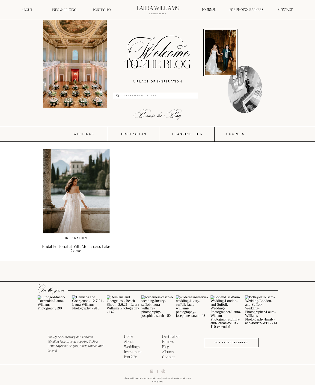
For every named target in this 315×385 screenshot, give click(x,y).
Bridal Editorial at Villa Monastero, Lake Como (76, 248)
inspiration (76, 238)
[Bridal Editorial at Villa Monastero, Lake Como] (76, 191)
